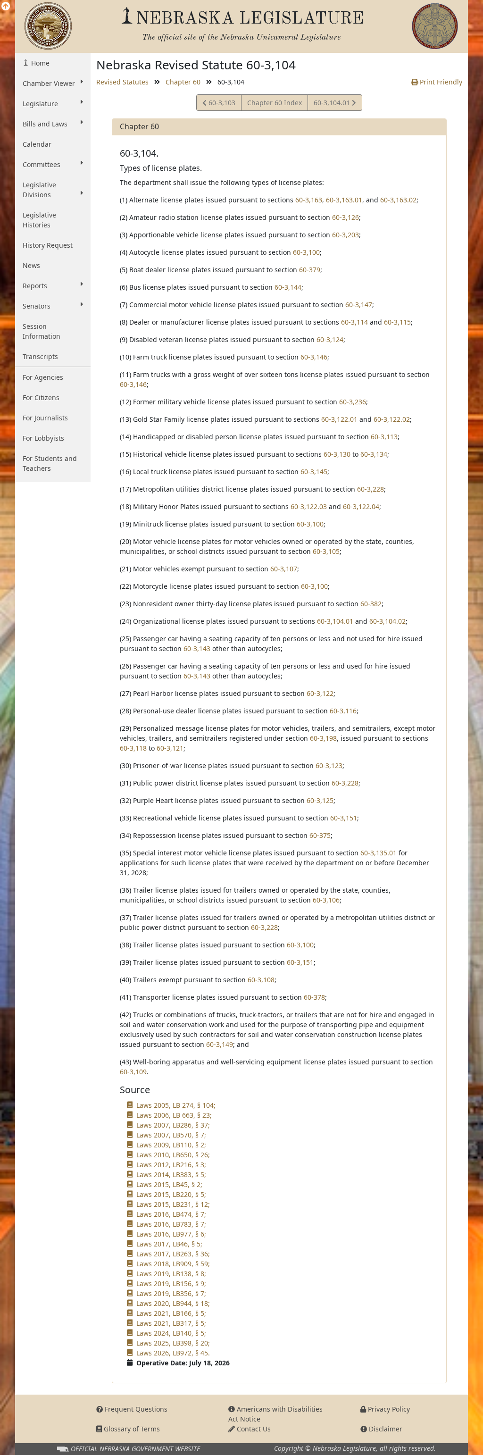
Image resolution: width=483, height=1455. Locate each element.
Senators (36, 305)
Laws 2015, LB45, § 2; (169, 1184)
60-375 (320, 835)
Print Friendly (440, 81)
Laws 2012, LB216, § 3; (171, 1164)
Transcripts (40, 356)
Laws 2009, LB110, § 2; (171, 1144)
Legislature (40, 103)
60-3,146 (313, 356)
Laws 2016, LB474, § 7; (171, 1214)
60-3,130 (337, 454)
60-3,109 (133, 1071)
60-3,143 (196, 648)
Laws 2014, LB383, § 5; (171, 1174)
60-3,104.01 (332, 104)
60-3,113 (384, 436)
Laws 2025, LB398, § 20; (173, 1342)
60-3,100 (306, 252)
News (31, 265)
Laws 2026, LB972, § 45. (173, 1352)
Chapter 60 (183, 81)
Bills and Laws (45, 123)
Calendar (37, 144)
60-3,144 (288, 287)
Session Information (41, 331)
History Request (48, 245)
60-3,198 (323, 738)
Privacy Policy (388, 1409)
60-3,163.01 (344, 199)
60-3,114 (354, 322)
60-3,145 (313, 471)
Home (39, 63)
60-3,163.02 (398, 199)
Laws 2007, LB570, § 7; (171, 1134)
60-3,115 (397, 322)
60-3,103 (220, 104)
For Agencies (43, 377)
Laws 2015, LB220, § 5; (171, 1194)
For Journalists (45, 417)
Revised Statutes (122, 81)
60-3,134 (373, 454)
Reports (35, 285)
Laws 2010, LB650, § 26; (173, 1154)
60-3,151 (343, 817)
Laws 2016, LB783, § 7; (171, 1224)
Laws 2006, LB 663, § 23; (174, 1115)
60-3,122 (320, 693)
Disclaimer (384, 1428)
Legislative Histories (39, 219)
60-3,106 (326, 899)
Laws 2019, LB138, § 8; (171, 1273)
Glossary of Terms (131, 1428)
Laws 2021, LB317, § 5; (171, 1323)
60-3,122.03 (309, 506)
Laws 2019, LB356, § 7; (171, 1293)
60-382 (371, 603)
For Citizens (41, 397)
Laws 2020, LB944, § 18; (173, 1303)
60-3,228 (370, 489)
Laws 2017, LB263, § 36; (173, 1253)
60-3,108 (261, 979)
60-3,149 (219, 1044)
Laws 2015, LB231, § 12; (173, 1204)
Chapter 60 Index (274, 102)
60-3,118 (133, 748)
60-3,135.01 (378, 852)
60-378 (314, 997)
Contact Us (253, 1428)
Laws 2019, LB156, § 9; (171, 1283)
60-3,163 (308, 199)
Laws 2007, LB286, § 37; (173, 1125)
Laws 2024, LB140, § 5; (171, 1333)
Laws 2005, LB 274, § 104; (176, 1105)
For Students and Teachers (50, 463)
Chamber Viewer (49, 83)
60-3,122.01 (339, 419)
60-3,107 (283, 568)
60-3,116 (343, 710)
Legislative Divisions (39, 189)
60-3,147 (358, 304)
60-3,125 (320, 800)
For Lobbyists (43, 438)
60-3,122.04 (361, 506)
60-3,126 (345, 217)
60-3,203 (345, 234)
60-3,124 (329, 339)
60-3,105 (326, 551)
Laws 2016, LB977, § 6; (171, 1233)
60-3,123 (329, 765)
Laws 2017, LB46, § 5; (169, 1243)
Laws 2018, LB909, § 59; (173, 1263)
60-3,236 (352, 401)
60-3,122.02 (392, 419)
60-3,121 (170, 748)
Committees (41, 164)
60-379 (309, 269)
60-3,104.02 (387, 621)
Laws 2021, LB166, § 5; (171, 1313)
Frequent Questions (135, 1409)
